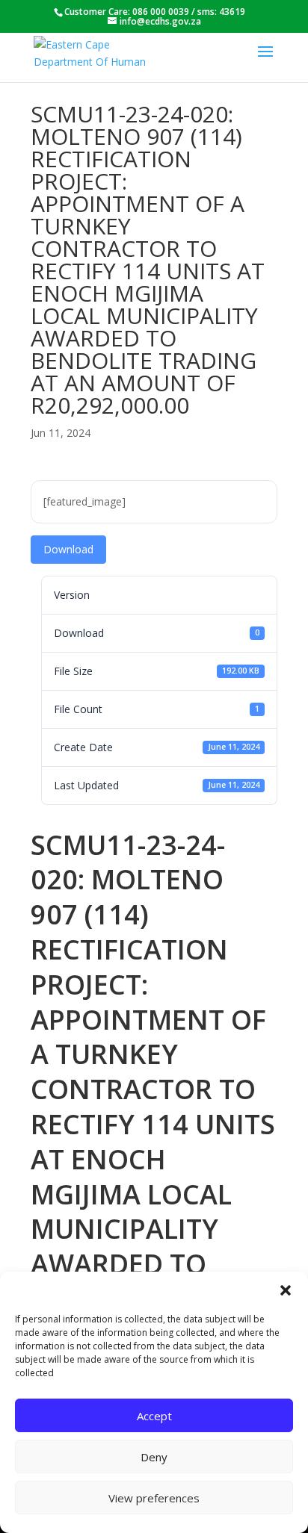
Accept (154, 1415)
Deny (154, 1456)
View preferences (154, 1497)
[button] (285, 1290)
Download (68, 549)
